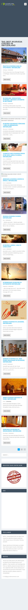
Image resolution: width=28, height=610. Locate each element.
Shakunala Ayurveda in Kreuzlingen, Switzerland (12, 430)
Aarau (4, 159)
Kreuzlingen (5, 433)
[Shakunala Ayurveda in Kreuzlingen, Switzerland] (14, 421)
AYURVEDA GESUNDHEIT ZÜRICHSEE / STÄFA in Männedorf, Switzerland (14, 125)
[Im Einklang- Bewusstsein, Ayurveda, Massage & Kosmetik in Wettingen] (14, 90)
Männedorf (5, 129)
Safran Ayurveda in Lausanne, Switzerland (13, 322)
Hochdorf (5, 364)
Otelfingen (5, 70)
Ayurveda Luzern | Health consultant (12, 246)
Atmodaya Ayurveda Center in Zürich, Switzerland (13, 179)
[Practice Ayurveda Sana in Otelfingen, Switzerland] (14, 55)
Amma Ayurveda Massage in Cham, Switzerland (12, 398)
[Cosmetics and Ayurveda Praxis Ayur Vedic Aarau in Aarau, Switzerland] (14, 147)
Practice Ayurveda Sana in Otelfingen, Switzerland (12, 67)
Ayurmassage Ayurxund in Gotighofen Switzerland (12, 283)
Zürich (4, 183)
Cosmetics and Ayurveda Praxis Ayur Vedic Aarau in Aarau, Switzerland (14, 155)
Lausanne (5, 325)
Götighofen (5, 286)
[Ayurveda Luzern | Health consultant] (14, 238)
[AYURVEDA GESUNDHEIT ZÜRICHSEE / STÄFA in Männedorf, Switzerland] (14, 119)
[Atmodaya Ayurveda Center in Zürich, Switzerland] (14, 175)
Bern (4, 220)
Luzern (4, 249)
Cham (4, 401)
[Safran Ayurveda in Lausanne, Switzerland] (14, 310)
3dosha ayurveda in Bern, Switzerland (12, 217)
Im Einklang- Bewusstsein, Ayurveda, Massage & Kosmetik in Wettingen (13, 99)
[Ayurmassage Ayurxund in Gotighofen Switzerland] (14, 271)
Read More (7, 79)
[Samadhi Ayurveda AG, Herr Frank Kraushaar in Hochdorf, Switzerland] (14, 348)
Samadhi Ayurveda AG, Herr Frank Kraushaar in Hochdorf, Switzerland (14, 360)
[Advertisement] (14, 23)
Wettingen (5, 103)
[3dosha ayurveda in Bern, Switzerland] (14, 205)
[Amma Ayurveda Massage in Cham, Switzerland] (14, 387)
